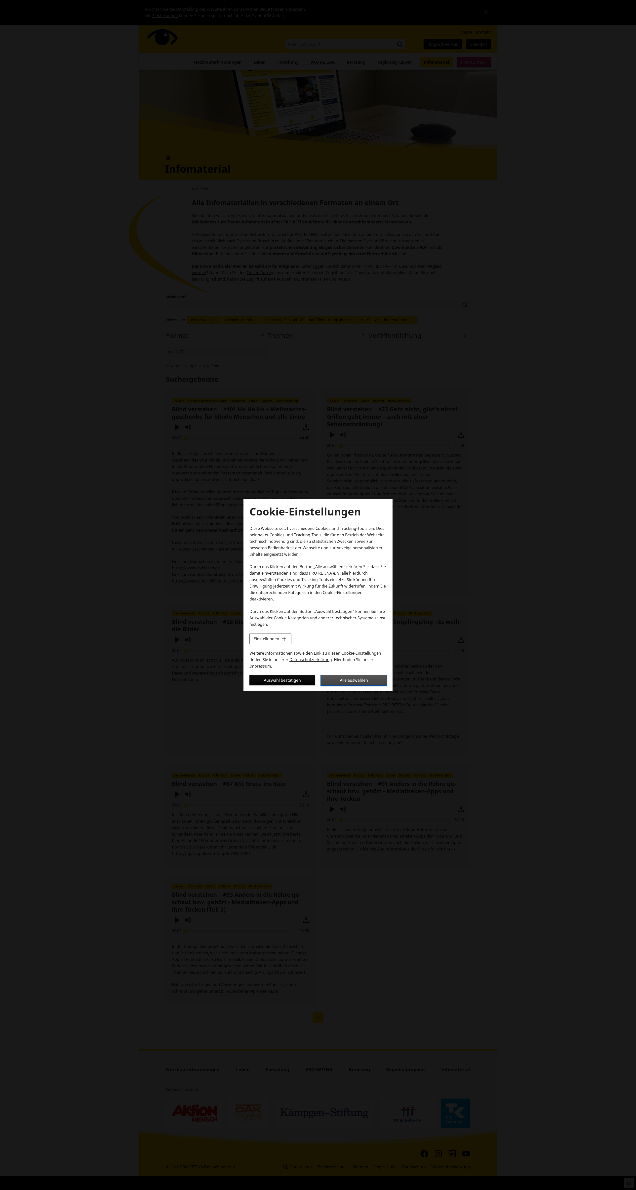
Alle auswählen (354, 680)
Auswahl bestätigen (282, 680)
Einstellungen (266, 638)
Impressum (260, 666)
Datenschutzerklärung (310, 659)
